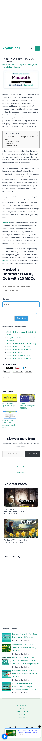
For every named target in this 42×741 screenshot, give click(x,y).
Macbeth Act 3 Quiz (15, 352)
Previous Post (21, 467)
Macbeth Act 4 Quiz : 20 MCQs (19, 355)
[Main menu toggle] (37, 48)
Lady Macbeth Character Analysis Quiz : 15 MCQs (9, 423)
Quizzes (36, 65)
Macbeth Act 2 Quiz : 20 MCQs (19, 350)
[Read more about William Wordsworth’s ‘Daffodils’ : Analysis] (21, 528)
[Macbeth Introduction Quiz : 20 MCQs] (27, 398)
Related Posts (13, 146)
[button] (31, 48)
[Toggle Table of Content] (34, 134)
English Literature (25, 65)
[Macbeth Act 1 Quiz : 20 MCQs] (10, 398)
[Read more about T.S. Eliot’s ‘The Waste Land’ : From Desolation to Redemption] (21, 497)
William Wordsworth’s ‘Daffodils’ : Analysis (15, 541)
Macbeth (5, 260)
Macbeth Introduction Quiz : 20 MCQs (22, 344)
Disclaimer (21, 717)
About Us (21, 709)
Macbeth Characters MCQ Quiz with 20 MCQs (19, 138)
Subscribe (32, 453)
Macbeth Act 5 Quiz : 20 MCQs (19, 358)
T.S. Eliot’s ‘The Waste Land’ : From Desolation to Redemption (19, 511)
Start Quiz (21, 318)
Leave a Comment (9, 65)
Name (5, 299)
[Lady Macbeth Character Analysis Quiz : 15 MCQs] (10, 415)
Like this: (11, 144)
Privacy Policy (21, 706)
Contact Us (21, 714)
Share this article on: (15, 141)
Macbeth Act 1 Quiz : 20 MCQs (19, 347)
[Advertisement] (21, 22)
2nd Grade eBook (21, 712)
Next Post (21, 472)
